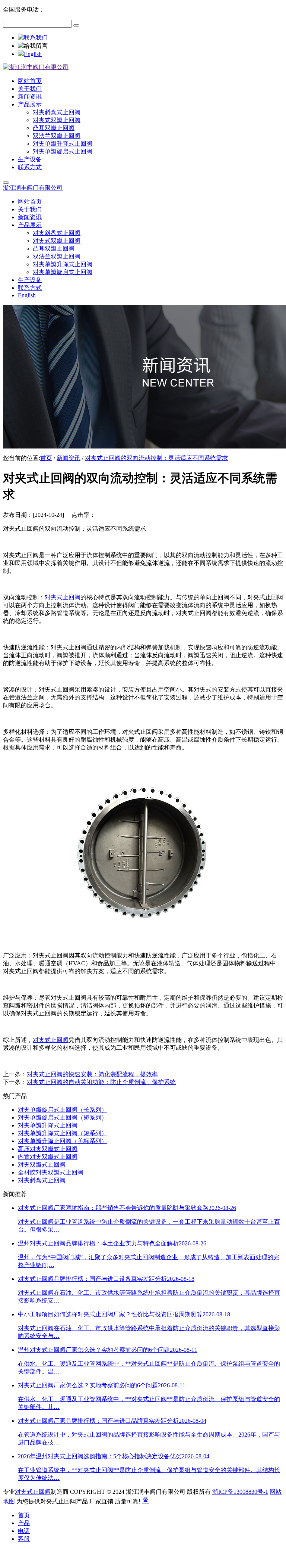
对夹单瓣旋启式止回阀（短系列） (62, 1117)
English (33, 54)
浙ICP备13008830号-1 (240, 1492)
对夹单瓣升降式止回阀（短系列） (62, 1133)
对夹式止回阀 (62, 597)
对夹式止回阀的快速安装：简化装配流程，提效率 (92, 1074)
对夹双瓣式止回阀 (42, 1164)
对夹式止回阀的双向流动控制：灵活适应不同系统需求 (156, 458)
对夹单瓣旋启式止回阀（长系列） (62, 1109)
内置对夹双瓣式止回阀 (47, 1157)
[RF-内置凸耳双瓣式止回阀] (143, 942)
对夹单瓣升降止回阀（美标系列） (62, 1141)
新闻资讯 (68, 458)
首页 (46, 458)
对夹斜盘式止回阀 (42, 1180)
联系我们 (36, 37)
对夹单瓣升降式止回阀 (47, 1125)
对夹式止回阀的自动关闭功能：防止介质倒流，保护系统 (101, 1082)
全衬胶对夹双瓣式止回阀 (50, 1172)
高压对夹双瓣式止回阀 (47, 1149)
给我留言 (36, 46)
